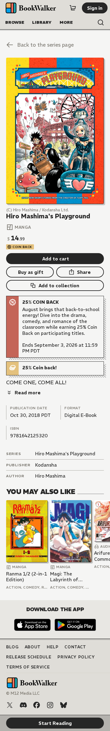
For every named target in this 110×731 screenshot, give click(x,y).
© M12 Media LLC (23, 693)
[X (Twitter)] (9, 705)
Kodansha (46, 465)
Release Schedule (28, 657)
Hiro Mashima (50, 476)
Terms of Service (28, 667)
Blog (12, 647)
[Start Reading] (55, 131)
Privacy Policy (76, 657)
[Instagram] (50, 705)
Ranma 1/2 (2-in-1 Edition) (26, 577)
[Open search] (101, 22)
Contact (75, 647)
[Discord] (23, 705)
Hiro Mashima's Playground (65, 454)
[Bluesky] (63, 705)
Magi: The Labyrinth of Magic (64, 577)
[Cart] (72, 8)
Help (53, 647)
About (33, 647)
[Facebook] (36, 705)
